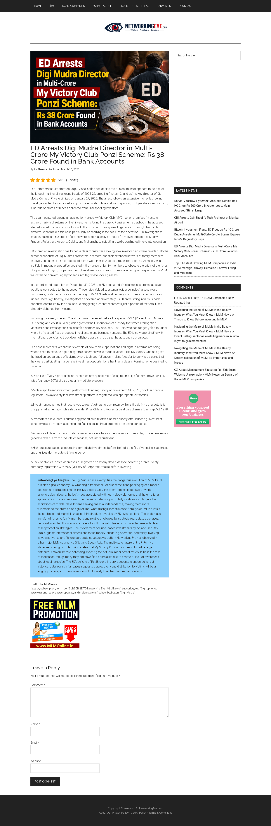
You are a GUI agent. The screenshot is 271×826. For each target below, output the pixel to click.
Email (34, 742)
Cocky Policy (139, 812)
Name (35, 724)
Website (35, 761)
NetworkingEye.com (151, 808)
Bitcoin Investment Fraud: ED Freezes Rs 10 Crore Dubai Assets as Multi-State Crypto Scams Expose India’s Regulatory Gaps (207, 234)
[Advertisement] (202, 122)
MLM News (135, 27)
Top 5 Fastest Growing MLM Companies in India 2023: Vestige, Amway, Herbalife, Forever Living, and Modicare (205, 268)
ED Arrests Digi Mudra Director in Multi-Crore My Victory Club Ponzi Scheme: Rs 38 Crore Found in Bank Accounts (205, 251)
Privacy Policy (120, 812)
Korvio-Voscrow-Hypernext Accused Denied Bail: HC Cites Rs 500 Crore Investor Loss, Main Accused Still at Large (205, 205)
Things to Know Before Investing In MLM (200, 319)
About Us (104, 812)
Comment (37, 685)
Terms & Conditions (160, 812)
